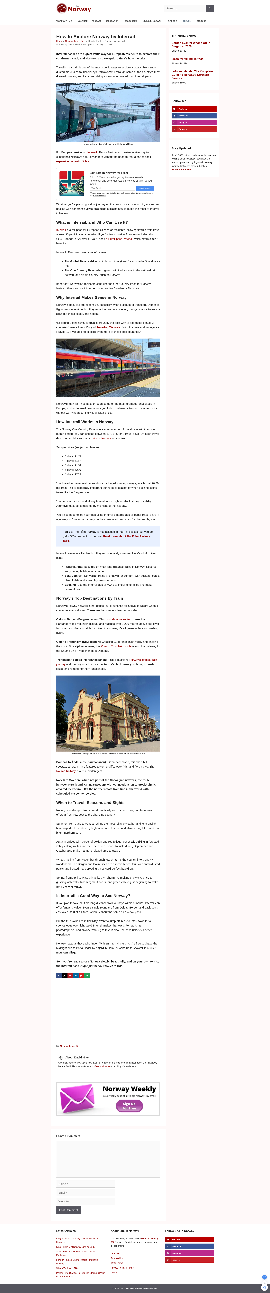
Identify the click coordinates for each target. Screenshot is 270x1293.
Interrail (92, 152)
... (59, 1073)
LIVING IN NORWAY (152, 21)
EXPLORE (172, 21)
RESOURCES (131, 21)
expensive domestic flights (72, 161)
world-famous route (117, 619)
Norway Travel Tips (75, 41)
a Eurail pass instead (119, 238)
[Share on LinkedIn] (76, 975)
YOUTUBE (82, 21)
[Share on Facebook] (59, 975)
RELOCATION (111, 21)
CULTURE (201, 21)
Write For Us (117, 1263)
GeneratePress (150, 1288)
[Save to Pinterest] (70, 975)
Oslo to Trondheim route (116, 646)
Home (59, 41)
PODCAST (96, 21)
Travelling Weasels (108, 327)
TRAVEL (187, 21)
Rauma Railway (66, 771)
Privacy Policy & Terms (122, 1268)
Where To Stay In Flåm (67, 1268)
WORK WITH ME (64, 21)
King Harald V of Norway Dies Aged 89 (75, 1247)
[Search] (210, 8)
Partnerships (117, 1258)
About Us (115, 1253)
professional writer (101, 1066)
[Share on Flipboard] (81, 975)
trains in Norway (101, 438)
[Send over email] (87, 975)
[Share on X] (65, 975)
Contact (114, 1272)
